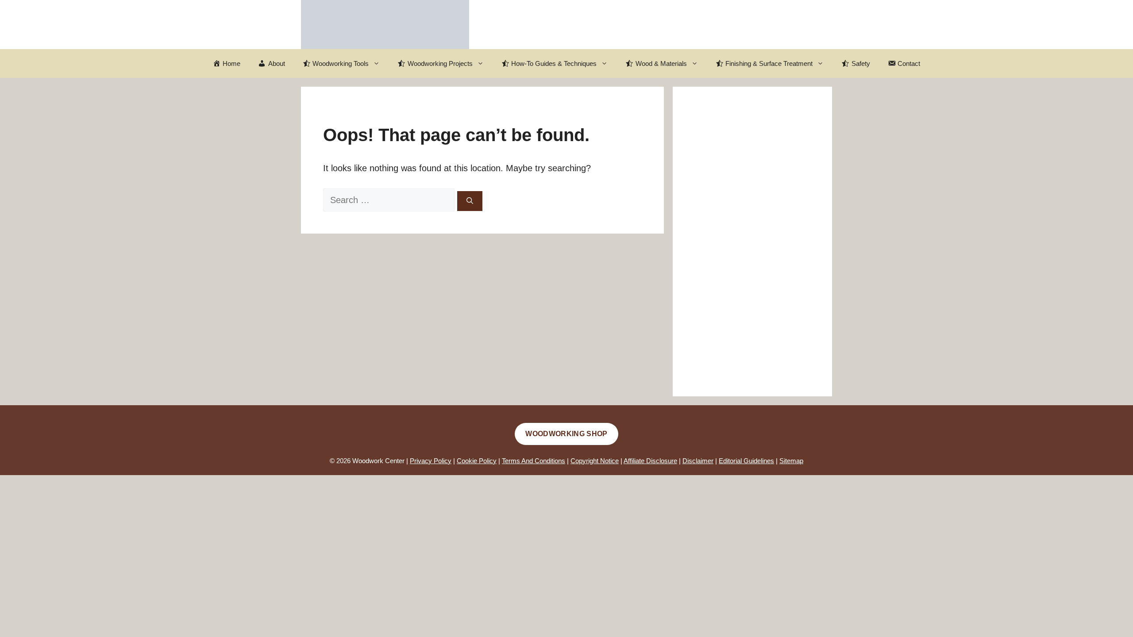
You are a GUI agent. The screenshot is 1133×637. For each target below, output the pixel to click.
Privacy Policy (430, 460)
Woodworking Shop (566, 433)
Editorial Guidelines (746, 460)
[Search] (469, 201)
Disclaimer (697, 460)
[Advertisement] (752, 241)
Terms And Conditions (533, 460)
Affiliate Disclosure (650, 460)
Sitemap (791, 460)
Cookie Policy (477, 460)
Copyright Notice (594, 460)
